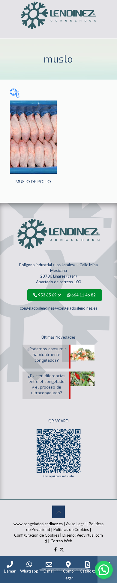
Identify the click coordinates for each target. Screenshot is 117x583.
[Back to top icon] (58, 512)
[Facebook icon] (55, 549)
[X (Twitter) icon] (61, 549)
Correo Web (61, 540)
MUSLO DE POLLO (33, 181)
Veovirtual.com (89, 535)
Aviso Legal (76, 523)
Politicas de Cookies (71, 529)
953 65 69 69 (49, 295)
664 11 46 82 (83, 295)
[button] (104, 570)
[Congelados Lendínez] (58, 7)
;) (46, 540)
